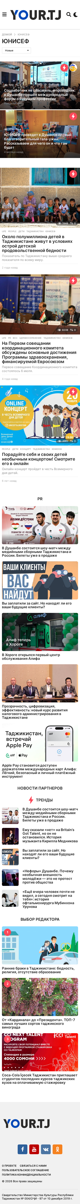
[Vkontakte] (46, 1149)
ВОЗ (15, 338)
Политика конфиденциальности (26, 1174)
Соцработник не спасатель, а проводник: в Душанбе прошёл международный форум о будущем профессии (40, 94)
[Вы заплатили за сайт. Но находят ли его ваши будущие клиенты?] (40, 580)
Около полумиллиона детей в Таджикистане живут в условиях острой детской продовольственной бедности (37, 243)
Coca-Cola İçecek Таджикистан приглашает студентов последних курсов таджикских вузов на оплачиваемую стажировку (39, 1079)
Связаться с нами (33, 1165)
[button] (4, 14)
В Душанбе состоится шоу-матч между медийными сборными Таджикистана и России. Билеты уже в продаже (36, 552)
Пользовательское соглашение (25, 1170)
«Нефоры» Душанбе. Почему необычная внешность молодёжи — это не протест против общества (48, 876)
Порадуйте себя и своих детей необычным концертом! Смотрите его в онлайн (38, 459)
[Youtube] (34, 1149)
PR (9, 338)
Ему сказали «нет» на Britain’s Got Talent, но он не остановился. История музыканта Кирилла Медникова (50, 835)
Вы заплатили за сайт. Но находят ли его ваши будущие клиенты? (37, 605)
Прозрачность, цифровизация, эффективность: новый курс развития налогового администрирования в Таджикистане (35, 712)
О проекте (9, 1165)
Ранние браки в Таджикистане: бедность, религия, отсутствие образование (38, 970)
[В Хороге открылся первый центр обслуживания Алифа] (40, 632)
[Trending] (64, 68)
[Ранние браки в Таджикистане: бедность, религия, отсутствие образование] (40, 945)
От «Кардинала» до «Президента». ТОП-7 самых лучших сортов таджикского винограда (38, 1023)
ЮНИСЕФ (50, 231)
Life (4, 231)
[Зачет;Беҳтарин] (73, 68)
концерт (25, 449)
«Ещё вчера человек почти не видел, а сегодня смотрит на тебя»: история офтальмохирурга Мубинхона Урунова (49, 899)
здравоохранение (30, 338)
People (12, 231)
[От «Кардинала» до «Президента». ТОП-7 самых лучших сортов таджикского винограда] (40, 997)
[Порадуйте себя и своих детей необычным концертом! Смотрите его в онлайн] (40, 415)
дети (21, 231)
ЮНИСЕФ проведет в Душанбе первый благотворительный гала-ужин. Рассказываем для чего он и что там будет (37, 141)
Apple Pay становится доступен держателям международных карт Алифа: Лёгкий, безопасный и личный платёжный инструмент (39, 771)
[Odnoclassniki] (57, 1149)
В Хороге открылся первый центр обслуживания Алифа (31, 657)
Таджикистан (34, 231)
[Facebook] (22, 1149)
